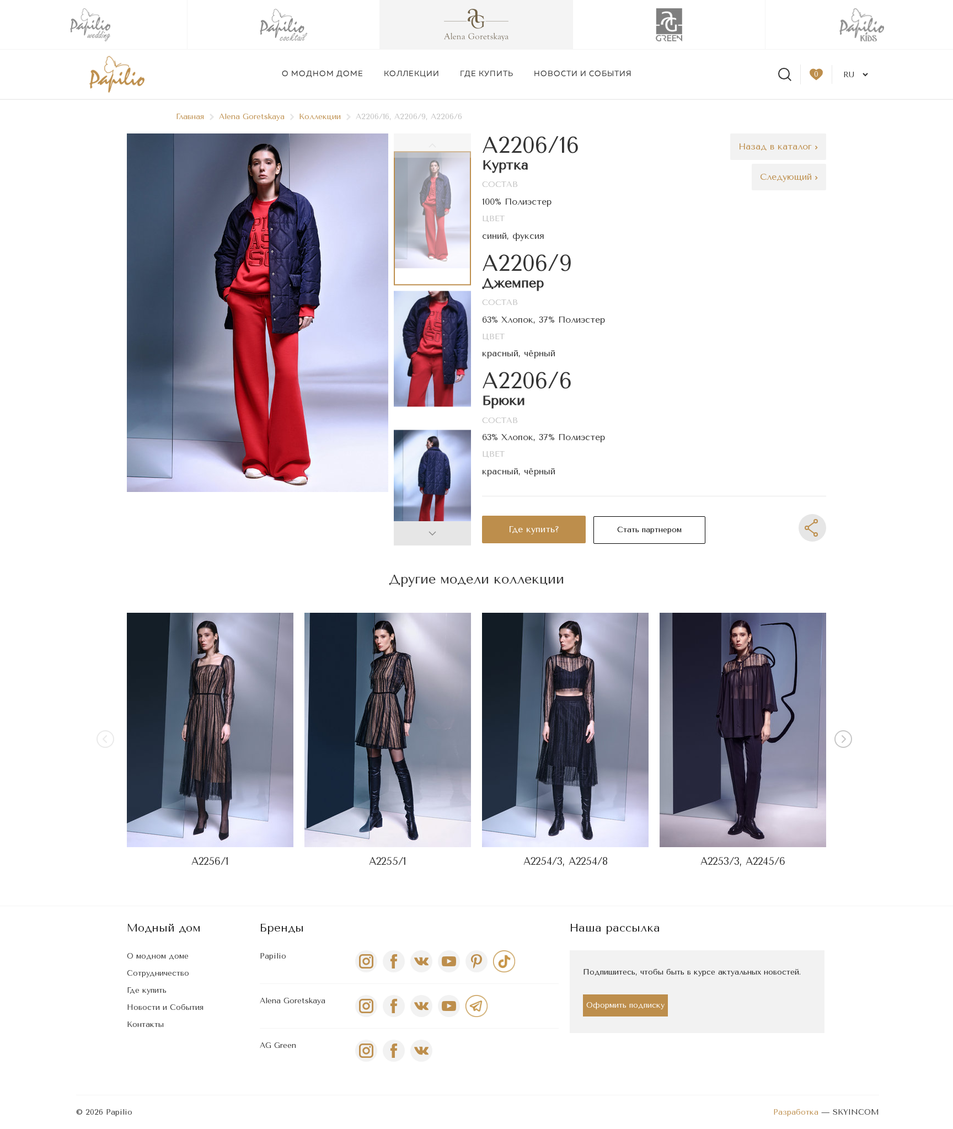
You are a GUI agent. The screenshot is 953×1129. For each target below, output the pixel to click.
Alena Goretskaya (252, 116)
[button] (432, 533)
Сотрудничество (158, 973)
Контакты (145, 1024)
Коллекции (412, 74)
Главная (190, 116)
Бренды (282, 928)
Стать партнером (649, 529)
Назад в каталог (776, 146)
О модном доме (322, 74)
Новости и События (165, 1007)
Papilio (273, 956)
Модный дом (164, 928)
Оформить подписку (625, 1005)
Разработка (795, 1112)
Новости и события (583, 74)
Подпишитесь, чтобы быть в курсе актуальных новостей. (692, 972)
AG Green (278, 1045)
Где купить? (533, 529)
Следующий (787, 177)
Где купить (486, 74)
